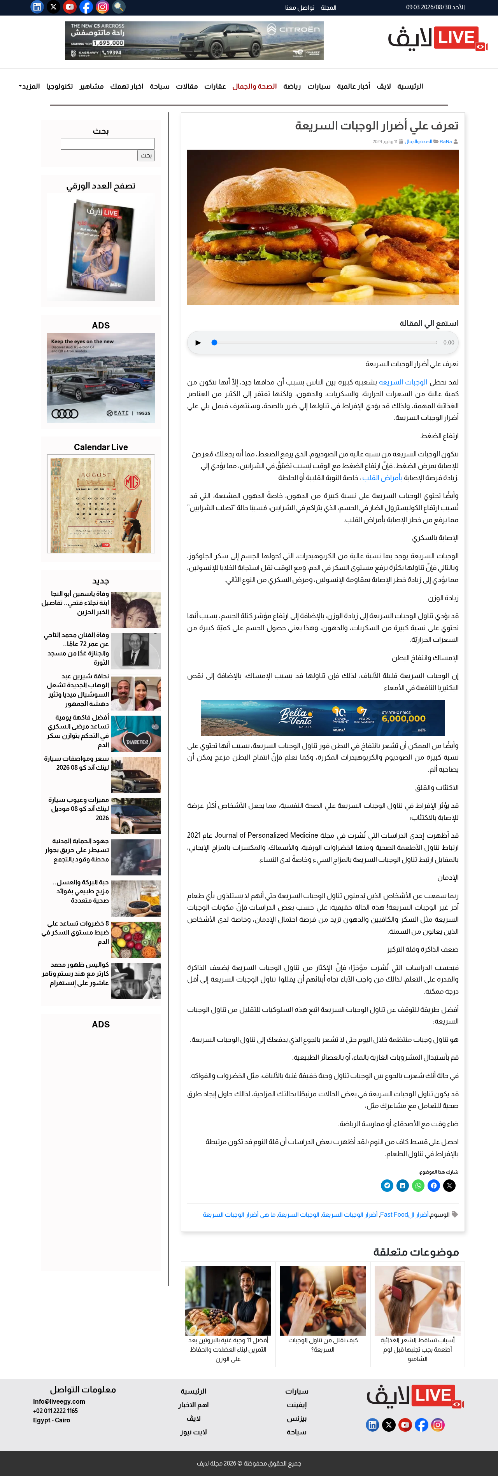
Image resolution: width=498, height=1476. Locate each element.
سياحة (160, 86)
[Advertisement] (101, 1148)
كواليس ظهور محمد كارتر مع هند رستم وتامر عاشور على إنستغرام (75, 974)
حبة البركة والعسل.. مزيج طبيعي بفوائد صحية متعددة (81, 892)
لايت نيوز (193, 1432)
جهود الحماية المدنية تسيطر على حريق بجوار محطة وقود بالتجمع (77, 850)
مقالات (187, 86)
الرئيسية (410, 86)
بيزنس (297, 1418)
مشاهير (91, 86)
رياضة (292, 86)
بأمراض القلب (382, 478)
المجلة (329, 7)
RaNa (446, 141)
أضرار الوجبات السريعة (350, 1214)
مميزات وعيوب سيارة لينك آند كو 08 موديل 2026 (78, 809)
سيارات (319, 86)
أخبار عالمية (353, 86)
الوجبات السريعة (403, 382)
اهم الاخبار (193, 1405)
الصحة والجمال (254, 86)
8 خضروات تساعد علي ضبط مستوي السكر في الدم (75, 933)
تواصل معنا (299, 7)
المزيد (31, 86)
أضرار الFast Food (404, 1214)
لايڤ (384, 86)
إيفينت (297, 1405)
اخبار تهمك (127, 86)
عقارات (215, 86)
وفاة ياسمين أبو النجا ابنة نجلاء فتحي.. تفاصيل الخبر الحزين (75, 603)
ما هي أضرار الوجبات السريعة (239, 1214)
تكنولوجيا (59, 86)
